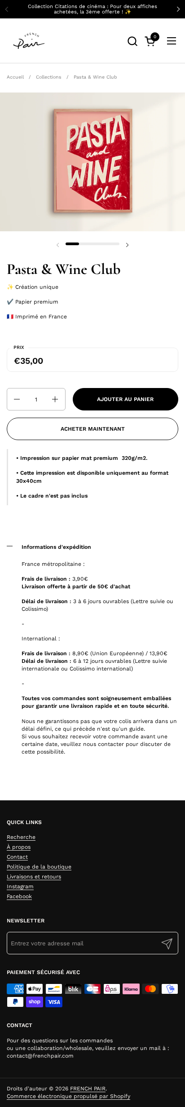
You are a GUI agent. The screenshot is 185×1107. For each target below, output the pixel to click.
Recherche (21, 837)
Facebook (19, 896)
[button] (132, 41)
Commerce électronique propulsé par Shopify (68, 1096)
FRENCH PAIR (88, 1088)
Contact (17, 857)
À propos (19, 847)
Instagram (20, 886)
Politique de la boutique (39, 867)
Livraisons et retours (34, 876)
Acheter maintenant (93, 429)
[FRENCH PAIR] (29, 41)
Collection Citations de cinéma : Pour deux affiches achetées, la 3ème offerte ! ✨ (92, 9)
